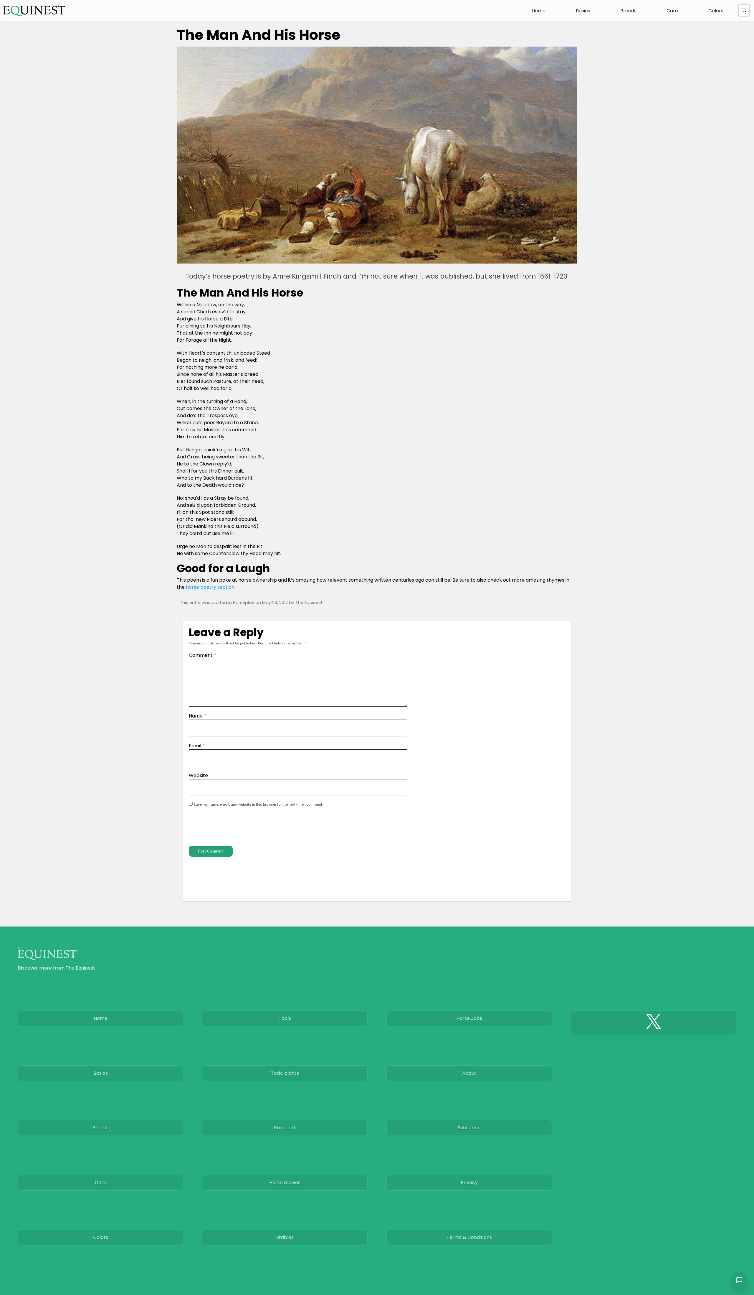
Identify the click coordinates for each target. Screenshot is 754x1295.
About (469, 1073)
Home (538, 10)
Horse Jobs (469, 1018)
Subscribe (469, 1127)
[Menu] (744, 10)
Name (197, 716)
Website (198, 775)
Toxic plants (285, 1073)
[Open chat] (739, 1280)
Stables (285, 1237)
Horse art (285, 1127)
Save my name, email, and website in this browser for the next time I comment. (258, 804)
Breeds (628, 10)
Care (672, 10)
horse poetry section (210, 587)
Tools (285, 1018)
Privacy (469, 1182)
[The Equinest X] (653, 1023)
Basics (583, 10)
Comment (202, 655)
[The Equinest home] (34, 11)
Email (197, 745)
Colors (715, 10)
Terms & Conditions (469, 1237)
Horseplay (243, 602)
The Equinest (309, 602)
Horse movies (284, 1182)
